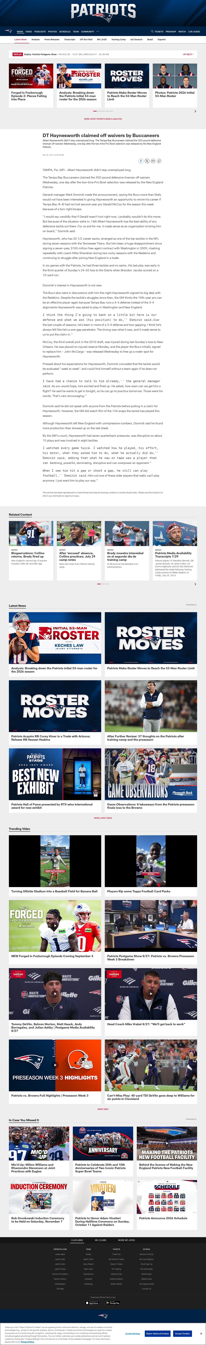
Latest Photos (60, 1269)
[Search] (152, 31)
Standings (88, 1284)
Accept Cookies (182, 1333)
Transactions (88, 1274)
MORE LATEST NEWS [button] (103, 818)
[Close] (201, 1333)
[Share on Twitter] (147, 162)
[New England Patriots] (103, 1317)
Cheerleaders (60, 1284)
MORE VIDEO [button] (103, 1109)
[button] (95, 111)
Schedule (88, 1279)
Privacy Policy (27, 1342)
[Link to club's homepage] (8, 31)
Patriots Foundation (60, 1274)
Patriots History (60, 1279)
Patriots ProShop (146, 1254)
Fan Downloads (146, 1269)
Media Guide (146, 1279)
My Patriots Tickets (116, 1259)
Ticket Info (116, 1254)
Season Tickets (116, 1264)
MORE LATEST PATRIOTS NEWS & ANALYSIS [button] (103, 119)
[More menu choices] (98, 31)
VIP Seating (116, 1269)
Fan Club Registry (146, 1259)
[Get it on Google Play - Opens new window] (113, 1304)
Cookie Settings (132, 1333)
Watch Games (116, 1284)
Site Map (60, 1289)
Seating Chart (116, 1274)
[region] (103, 1334)
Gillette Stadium (116, 1279)
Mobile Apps (146, 1274)
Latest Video (60, 1259)
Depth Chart (88, 1259)
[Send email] (153, 162)
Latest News (60, 1254)
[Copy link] (159, 161)
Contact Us (146, 1289)
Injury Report (88, 1264)
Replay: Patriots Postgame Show (40, 54)
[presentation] (196, 111)
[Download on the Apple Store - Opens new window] (92, 1303)
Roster (88, 1254)
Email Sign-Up (146, 1264)
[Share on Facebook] (141, 162)
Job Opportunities (146, 1284)
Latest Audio (60, 1264)
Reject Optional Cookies (157, 1333)
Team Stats (88, 1269)
